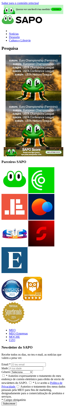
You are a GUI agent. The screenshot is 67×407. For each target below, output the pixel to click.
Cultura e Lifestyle (20, 40)
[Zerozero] (41, 218)
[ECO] (41, 192)
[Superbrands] (13, 323)
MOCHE (14, 336)
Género (5, 372)
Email (6, 364)
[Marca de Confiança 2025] (12, 299)
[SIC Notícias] (41, 245)
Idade (4, 368)
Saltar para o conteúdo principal (20, 3)
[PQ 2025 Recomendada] (32, 299)
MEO (12, 330)
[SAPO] (14, 192)
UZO (12, 340)
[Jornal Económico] (14, 218)
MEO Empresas (18, 333)
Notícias (14, 33)
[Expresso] (14, 272)
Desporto (14, 37)
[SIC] (14, 245)
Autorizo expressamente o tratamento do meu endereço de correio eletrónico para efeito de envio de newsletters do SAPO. (32, 379)
